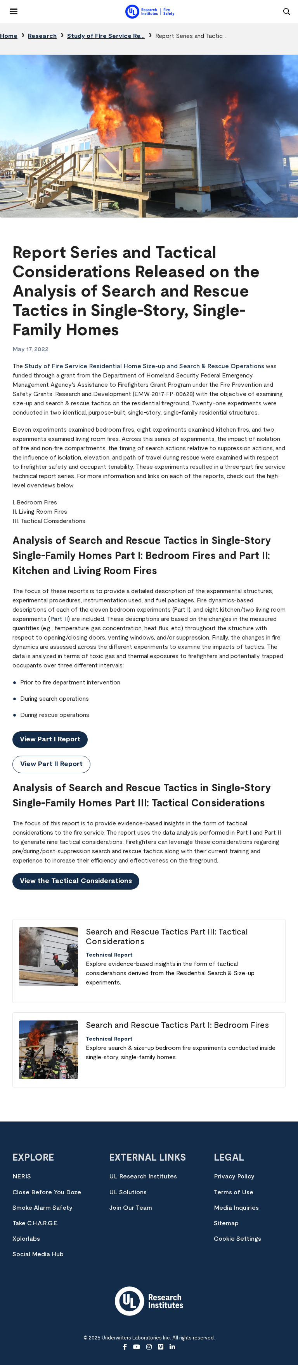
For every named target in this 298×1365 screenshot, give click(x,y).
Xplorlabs (26, 1239)
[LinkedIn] (172, 1347)
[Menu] (9, 8)
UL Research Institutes (143, 1176)
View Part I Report (50, 739)
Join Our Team (130, 1208)
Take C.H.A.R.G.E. (35, 1223)
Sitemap (226, 1223)
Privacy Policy (234, 1176)
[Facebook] (125, 1347)
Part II (59, 619)
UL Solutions (128, 1192)
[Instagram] (149, 1347)
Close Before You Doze (46, 1192)
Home (8, 36)
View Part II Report (51, 764)
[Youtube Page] (136, 1347)
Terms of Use (233, 1192)
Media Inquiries (236, 1208)
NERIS (21, 1176)
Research (42, 36)
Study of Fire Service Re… (106, 36)
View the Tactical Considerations (76, 881)
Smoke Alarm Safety (42, 1208)
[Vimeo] (160, 1347)
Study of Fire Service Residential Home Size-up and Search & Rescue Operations (144, 366)
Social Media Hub (38, 1254)
